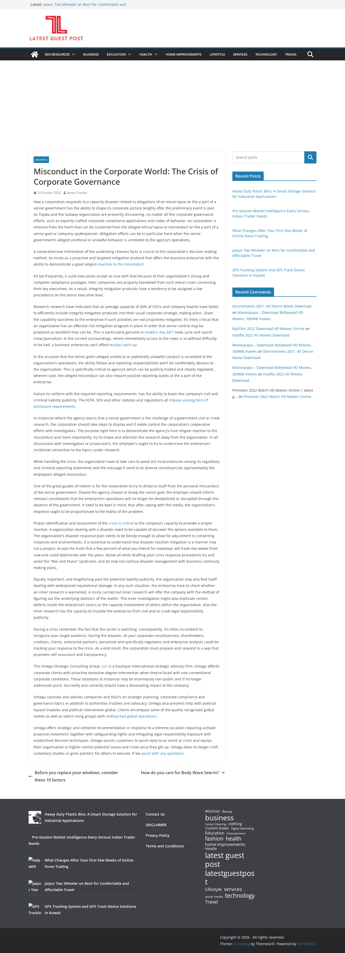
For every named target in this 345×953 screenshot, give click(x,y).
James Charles (77, 192)
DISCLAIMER (156, 824)
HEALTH (145, 54)
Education (214, 833)
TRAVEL (291, 54)
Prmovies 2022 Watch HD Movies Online (277, 396)
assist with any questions (162, 753)
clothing (235, 824)
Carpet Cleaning (215, 824)
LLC (105, 666)
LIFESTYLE (217, 54)
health (233, 839)
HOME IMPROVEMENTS (184, 54)
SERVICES (240, 54)
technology (240, 895)
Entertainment (236, 833)
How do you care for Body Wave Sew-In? (180, 772)
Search (310, 157)
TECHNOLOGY (266, 54)
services (233, 889)
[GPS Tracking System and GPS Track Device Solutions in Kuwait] (35, 909)
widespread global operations (131, 716)
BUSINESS (91, 54)
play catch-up (125, 344)
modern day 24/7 (159, 332)
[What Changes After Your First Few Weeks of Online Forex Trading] (35, 863)
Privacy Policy (157, 835)
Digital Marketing (242, 828)
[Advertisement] (172, 113)
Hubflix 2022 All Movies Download (260, 335)
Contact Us (155, 814)
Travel (211, 901)
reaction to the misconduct (121, 264)
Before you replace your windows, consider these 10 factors (76, 776)
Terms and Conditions (165, 846)
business (219, 817)
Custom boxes (217, 828)
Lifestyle (213, 889)
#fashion (212, 811)
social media (214, 897)
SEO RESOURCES (57, 54)
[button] (72, 54)
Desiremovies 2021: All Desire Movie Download (271, 306)
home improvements (225, 844)
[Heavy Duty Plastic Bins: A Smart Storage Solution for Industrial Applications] (35, 817)
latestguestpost (230, 877)
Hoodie (211, 849)
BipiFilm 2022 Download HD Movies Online (268, 328)
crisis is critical (121, 523)
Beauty (227, 812)
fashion (214, 839)
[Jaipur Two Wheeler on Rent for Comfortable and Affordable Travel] (35, 886)
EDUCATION (116, 54)
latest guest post (224, 860)
